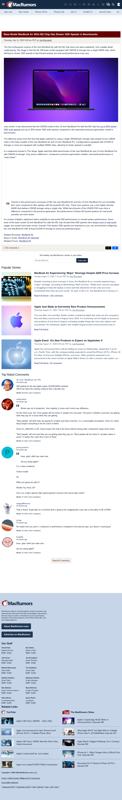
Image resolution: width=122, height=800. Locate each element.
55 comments (56, 363)
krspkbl (19, 537)
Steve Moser (6, 698)
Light (51, 787)
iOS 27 (74, 12)
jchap (18, 520)
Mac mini (8, 12)
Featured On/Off (8, 787)
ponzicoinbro (22, 447)
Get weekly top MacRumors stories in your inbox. (61, 255)
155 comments (56, 296)
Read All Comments (61, 560)
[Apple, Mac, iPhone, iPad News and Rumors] (21, 8)
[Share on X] (108, 247)
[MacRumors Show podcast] (65, 4)
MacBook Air (27, 235)
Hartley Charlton (7, 678)
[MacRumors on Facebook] (75, 4)
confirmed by (15, 50)
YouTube (11, 712)
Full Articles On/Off (23, 787)
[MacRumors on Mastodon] (84, 4)
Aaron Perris (30, 698)
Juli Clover (5, 658)
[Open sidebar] (119, 5)
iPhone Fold (59, 12)
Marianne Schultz (32, 678)
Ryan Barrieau (31, 688)
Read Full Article (41, 296)
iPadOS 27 (88, 12)
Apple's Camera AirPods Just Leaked (32, 754)
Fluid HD (40, 787)
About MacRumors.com (16, 626)
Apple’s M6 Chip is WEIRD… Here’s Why (34, 721)
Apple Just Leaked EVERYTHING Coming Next (36, 765)
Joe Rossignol (45, 40)
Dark (56, 787)
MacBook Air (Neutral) (28, 238)
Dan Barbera (6, 688)
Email (3, 652)
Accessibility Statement (9, 782)
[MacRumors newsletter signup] (103, 4)
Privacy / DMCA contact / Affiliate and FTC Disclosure (20, 778)
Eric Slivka (30, 648)
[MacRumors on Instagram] (70, 4)
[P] (7, 458)
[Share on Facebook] (115, 247)
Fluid (34, 787)
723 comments (11, 248)
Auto (47, 787)
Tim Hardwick (31, 668)
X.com (9, 652)
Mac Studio (24, 12)
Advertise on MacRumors (17, 634)
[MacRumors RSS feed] (98, 4)
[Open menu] (3, 4)
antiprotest (21, 399)
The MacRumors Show (82, 712)
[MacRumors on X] (79, 4)
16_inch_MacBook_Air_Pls (28, 380)
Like (30, 393)
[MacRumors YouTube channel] (88, 4)
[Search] (114, 4)
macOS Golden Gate (108, 12)
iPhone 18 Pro (41, 12)
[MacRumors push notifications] (93, 4)
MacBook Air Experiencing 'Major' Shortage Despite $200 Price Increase (76, 273)
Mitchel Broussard (8, 668)
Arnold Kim (5, 648)
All (118, 12)
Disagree (36, 393)
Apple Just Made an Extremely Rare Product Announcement (69, 306)
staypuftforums (23, 503)
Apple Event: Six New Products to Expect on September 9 (68, 340)
